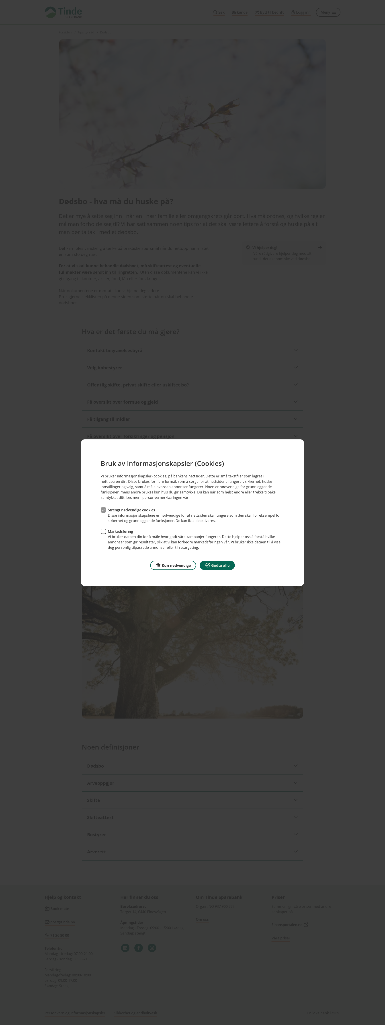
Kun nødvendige (176, 565)
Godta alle (220, 565)
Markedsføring (120, 531)
